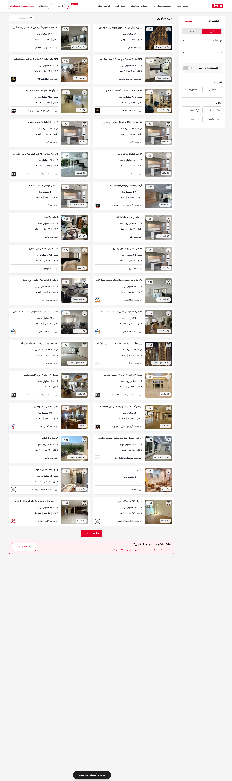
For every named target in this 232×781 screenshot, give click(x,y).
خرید (211, 31)
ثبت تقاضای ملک (24, 546)
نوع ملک (217, 40)
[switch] (187, 68)
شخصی (212, 89)
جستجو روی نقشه (139, 6)
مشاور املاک (191, 89)
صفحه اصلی (182, 6)
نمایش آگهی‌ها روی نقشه (91, 775)
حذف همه (188, 21)
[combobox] (21, 18)
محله (219, 53)
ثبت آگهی (120, 6)
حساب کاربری (42, 6)
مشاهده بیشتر (91, 533)
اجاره (192, 31)
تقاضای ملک (104, 6)
